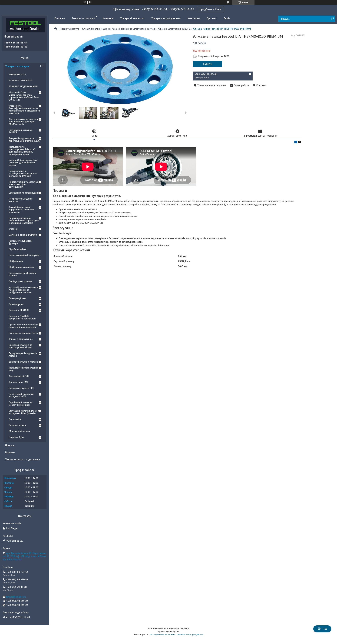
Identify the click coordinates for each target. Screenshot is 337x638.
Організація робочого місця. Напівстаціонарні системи (24, 326)
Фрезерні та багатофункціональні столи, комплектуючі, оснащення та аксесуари (24, 109)
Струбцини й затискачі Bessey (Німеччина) (20, 403)
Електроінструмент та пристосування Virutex (20, 346)
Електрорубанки (17, 298)
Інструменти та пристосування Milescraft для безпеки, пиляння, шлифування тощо (22, 150)
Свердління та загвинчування (24, 192)
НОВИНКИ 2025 (17, 74)
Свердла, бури (16, 437)
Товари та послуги (83, 18)
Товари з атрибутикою (21, 338)
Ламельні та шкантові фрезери (20, 242)
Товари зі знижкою (132, 18)
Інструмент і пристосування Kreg (23, 369)
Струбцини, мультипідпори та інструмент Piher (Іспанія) (24, 412)
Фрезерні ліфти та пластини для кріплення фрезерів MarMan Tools (23, 122)
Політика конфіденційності (190, 634)
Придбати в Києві (211, 9)
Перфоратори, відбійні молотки (20, 200)
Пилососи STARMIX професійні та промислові (22, 317)
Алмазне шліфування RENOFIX (174, 28)
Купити (207, 64)
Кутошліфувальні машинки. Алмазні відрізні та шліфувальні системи (118, 28)
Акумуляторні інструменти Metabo (23, 354)
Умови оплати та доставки (22, 459)
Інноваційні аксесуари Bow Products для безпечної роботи (23, 163)
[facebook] (295, 142)
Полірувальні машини (20, 281)
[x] (299, 142)
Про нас (212, 18)
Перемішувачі (16, 304)
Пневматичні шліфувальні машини (22, 274)
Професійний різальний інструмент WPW (21, 395)
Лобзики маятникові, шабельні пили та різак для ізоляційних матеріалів (24, 220)
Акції (227, 18)
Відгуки (10, 452)
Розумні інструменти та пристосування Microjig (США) (24, 139)
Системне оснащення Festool (24, 333)
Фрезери (13, 228)
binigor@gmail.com (16, 596)
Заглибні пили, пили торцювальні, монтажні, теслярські (21, 210)
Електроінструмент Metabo (23, 361)
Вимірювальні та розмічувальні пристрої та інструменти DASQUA (23, 173)
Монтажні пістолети (19, 431)
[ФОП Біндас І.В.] (25, 25)
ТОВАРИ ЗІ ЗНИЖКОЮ (20, 80)
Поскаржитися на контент (162, 634)
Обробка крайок (17, 249)
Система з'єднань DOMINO (23, 234)
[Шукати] (332, 19)
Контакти (194, 18)
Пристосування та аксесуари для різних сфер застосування (24, 184)
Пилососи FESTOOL (19, 310)
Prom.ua (185, 628)
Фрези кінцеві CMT (19, 376)
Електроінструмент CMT (21, 388)
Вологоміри (15, 419)
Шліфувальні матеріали (21, 267)
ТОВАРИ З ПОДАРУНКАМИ (23, 86)
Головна (59, 18)
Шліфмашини (16, 261)
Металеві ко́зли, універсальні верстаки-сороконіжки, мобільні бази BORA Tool (24, 96)
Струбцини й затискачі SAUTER (20, 131)
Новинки (108, 18)
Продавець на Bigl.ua (168, 631)
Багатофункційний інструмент (24, 255)
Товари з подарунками (166, 18)
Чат (325, 628)
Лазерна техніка (17, 425)
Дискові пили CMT (18, 382)
